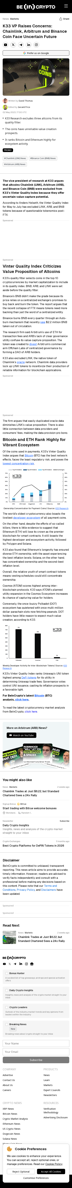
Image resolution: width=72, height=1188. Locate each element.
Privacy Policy (26, 890)
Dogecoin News (11, 1133)
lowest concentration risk (18, 463)
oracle (21, 362)
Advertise (8, 1075)
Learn (47, 1080)
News (6, 18)
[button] (36, 977)
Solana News (10, 1138)
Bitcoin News (10, 1113)
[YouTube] (5, 45)
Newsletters (50, 1095)
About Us (8, 1085)
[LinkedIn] (28, 45)
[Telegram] (21, 45)
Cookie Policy (53, 1164)
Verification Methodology (51, 1110)
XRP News (8, 1108)
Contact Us (9, 1080)
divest (33, 344)
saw (42, 322)
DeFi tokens (28, 677)
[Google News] (31, 964)
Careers (7, 1090)
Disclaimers (48, 890)
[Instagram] (36, 45)
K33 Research (61, 508)
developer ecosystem (26, 517)
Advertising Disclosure (56, 1117)
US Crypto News (11, 1128)
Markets (14, 18)
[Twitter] (13, 45)
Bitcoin (29, 455)
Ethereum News (11, 1123)
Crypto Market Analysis (15, 1118)
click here (21, 699)
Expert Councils (52, 1090)
